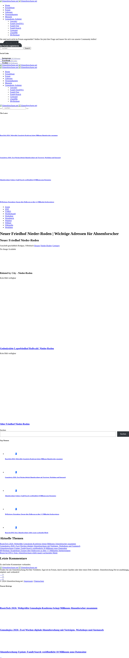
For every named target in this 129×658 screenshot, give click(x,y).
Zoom (7, 207)
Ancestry (13, 21)
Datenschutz (39, 581)
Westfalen (9, 227)
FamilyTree (14, 26)
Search (27, 48)
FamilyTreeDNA (17, 23)
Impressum (28, 581)
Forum (7, 10)
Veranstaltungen (11, 14)
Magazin (8, 17)
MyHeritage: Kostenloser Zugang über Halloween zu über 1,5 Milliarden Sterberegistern (27, 202)
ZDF (7, 209)
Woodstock (9, 218)
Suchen (3, 430)
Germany (56, 246)
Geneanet (14, 30)
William (8, 223)
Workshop (9, 216)
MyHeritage (15, 35)
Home (7, 5)
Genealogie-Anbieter (13, 19)
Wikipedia (9, 225)
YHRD (8, 211)
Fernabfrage (10, 8)
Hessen (37, 246)
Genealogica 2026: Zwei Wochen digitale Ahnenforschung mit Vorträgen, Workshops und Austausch (30, 157)
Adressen (8, 12)
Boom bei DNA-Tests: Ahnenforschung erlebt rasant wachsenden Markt (26, 532)
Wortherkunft (10, 214)
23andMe (14, 33)
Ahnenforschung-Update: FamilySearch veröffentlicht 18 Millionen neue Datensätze (25, 180)
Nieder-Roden (46, 246)
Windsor (8, 220)
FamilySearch (15, 28)
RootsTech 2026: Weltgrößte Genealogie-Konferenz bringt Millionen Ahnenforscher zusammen (29, 135)
